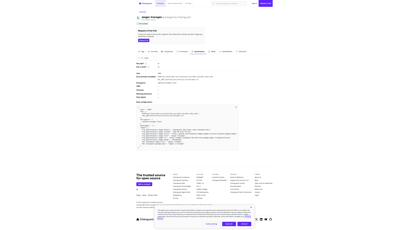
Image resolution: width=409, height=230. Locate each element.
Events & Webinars (237, 177)
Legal (257, 195)
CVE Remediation (203, 192)
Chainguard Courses (237, 183)
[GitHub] (270, 219)
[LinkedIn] (261, 219)
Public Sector (201, 195)
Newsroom (258, 189)
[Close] (251, 207)
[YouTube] (266, 219)
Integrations (177, 195)
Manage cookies (153, 195)
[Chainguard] (145, 3)
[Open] (154, 58)
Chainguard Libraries (180, 180)
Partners (258, 186)
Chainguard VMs (179, 183)
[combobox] (230, 3)
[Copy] (236, 107)
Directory (160, 3)
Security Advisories (175, 3)
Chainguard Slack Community (240, 192)
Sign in (254, 3)
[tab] (141, 51)
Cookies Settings (211, 224)
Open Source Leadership (263, 183)
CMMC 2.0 (200, 183)
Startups (200, 198)
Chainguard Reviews (219, 180)
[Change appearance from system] (137, 189)
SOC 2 (199, 186)
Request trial (143, 40)
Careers (257, 192)
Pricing (188, 3)
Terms (144, 195)
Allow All (244, 224)
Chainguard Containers (181, 177)
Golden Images (202, 189)
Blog (256, 180)
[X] (256, 219)
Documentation (235, 186)
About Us (258, 177)
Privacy (138, 195)
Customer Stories (218, 177)
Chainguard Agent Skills (181, 192)
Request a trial (265, 3)
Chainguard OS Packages (182, 186)
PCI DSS (199, 180)
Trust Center (234, 189)
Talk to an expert (144, 184)
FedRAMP (200, 177)
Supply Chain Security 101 (239, 180)
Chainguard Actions (180, 189)
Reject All (229, 224)
